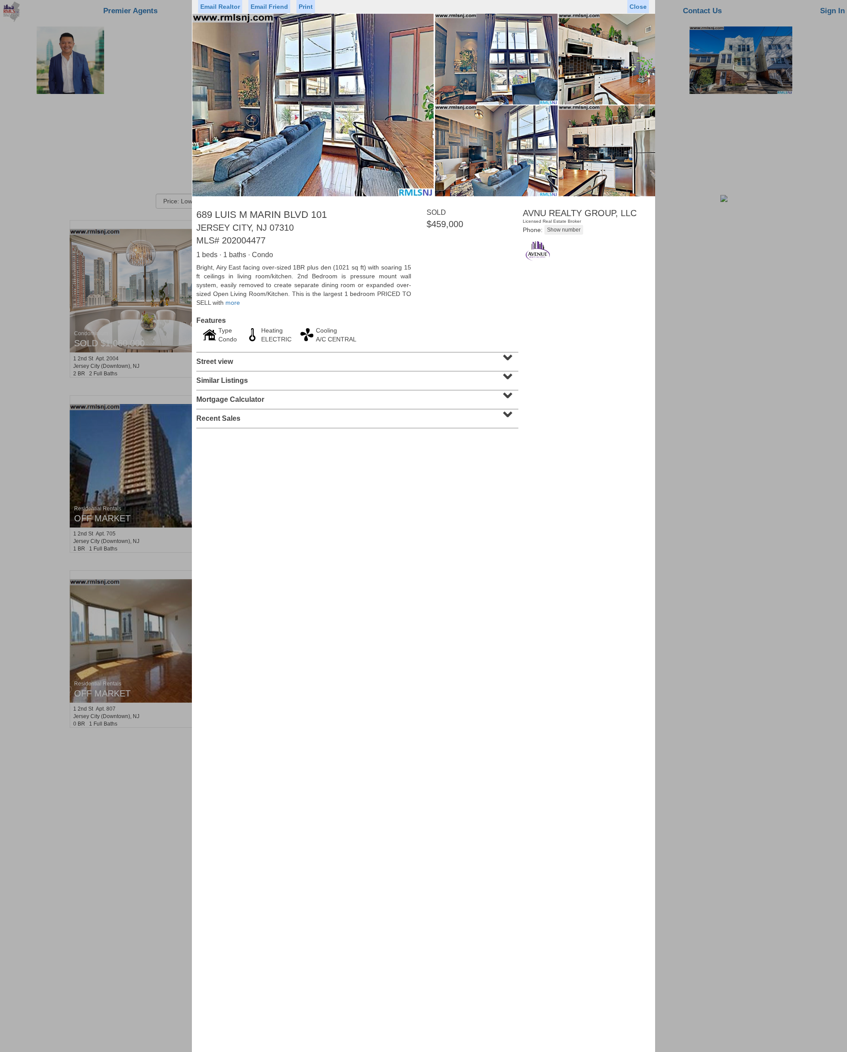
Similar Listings (356, 377)
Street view (356, 358)
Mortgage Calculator (356, 396)
